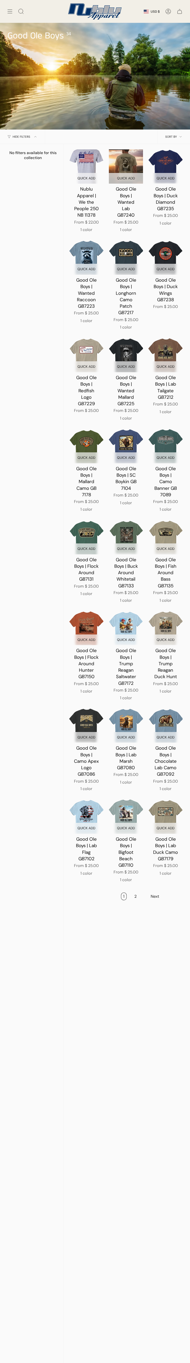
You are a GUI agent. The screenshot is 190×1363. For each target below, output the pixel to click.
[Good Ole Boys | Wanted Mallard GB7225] (126, 355)
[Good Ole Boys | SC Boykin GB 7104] (126, 446)
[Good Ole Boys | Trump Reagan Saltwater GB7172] (126, 628)
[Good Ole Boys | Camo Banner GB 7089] (165, 446)
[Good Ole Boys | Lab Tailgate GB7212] (165, 355)
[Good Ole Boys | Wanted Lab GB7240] (126, 166)
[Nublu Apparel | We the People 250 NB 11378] (86, 166)
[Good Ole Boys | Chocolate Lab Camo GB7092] (165, 725)
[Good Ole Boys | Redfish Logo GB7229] (86, 355)
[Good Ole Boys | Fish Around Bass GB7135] (165, 537)
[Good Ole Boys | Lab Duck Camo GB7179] (165, 816)
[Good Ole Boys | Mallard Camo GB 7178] (86, 446)
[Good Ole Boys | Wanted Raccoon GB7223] (86, 257)
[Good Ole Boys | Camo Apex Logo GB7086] (86, 725)
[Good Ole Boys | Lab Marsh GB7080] (126, 725)
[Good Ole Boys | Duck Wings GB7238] (165, 257)
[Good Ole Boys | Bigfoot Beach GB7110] (126, 816)
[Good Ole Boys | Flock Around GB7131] (86, 537)
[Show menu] (10, 11)
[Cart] (179, 11)
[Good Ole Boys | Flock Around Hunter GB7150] (86, 628)
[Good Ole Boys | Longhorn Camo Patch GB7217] (126, 257)
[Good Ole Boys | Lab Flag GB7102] (86, 816)
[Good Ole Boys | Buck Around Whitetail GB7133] (126, 537)
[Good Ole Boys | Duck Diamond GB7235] (165, 166)
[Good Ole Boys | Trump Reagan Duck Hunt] (165, 628)
